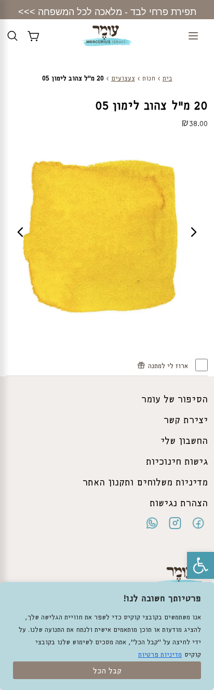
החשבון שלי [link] (184, 441)
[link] (200, 565)
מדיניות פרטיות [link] (160, 655)
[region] (107, 636)
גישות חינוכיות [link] (177, 462)
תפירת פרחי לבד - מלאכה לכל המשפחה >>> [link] (107, 12)
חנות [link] (148, 78)
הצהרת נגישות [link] (179, 503)
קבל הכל (107, 671)
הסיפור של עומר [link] (174, 399)
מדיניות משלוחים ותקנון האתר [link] (145, 483)
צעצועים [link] (123, 78)
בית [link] (167, 78)
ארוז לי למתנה (169, 366)
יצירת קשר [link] (186, 420)
